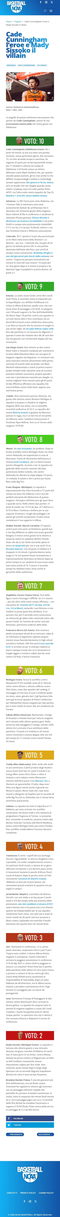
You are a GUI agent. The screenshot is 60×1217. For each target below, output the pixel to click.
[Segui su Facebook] (40, 2)
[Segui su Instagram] (46, 2)
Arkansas (11, 65)
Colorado (42, 65)
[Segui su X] (52, 2)
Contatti (12, 1193)
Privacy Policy (28, 1193)
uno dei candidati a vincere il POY (35, 904)
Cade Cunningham (26, 65)
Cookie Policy (46, 1193)
